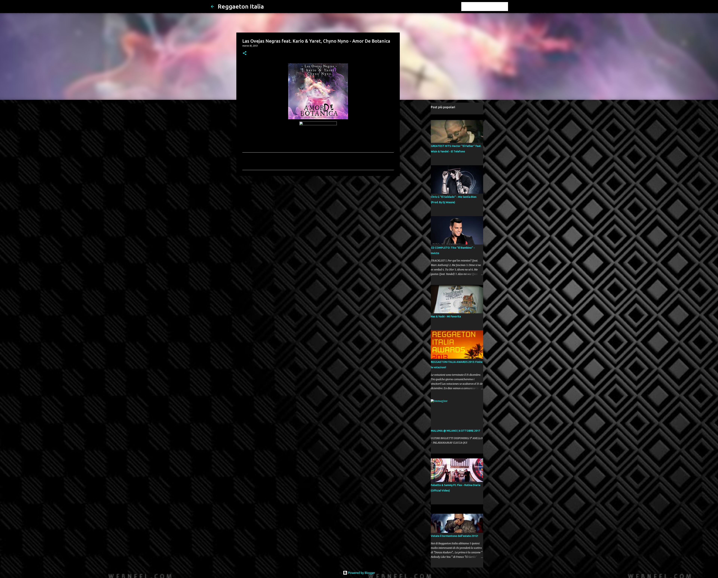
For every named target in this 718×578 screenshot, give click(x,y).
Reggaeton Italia (241, 6)
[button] (244, 53)
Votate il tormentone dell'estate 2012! (454, 535)
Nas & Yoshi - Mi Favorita (446, 316)
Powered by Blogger (361, 572)
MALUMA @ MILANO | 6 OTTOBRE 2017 (455, 430)
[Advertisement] (318, 208)
